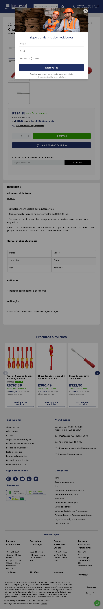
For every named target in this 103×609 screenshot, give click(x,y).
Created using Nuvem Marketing (52, 77)
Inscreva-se (51, 67)
